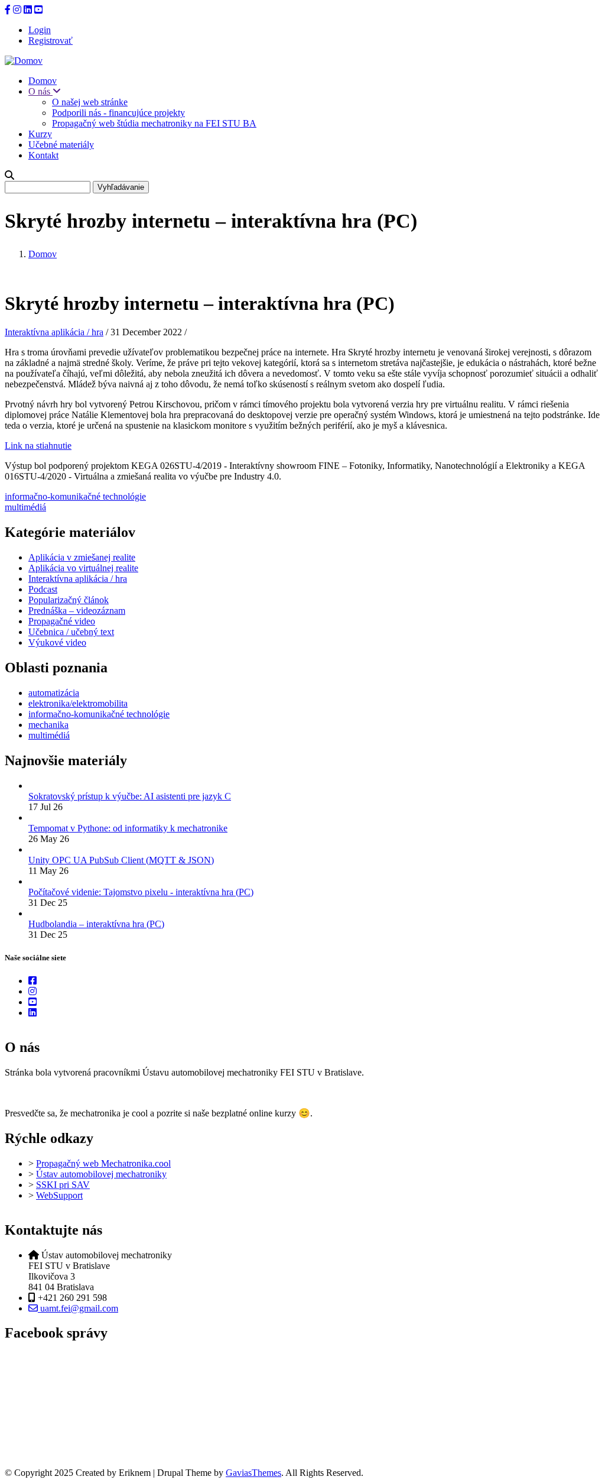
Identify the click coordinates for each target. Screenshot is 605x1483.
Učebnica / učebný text (71, 632)
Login (39, 30)
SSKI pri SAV (63, 1185)
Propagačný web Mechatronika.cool (103, 1163)
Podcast (42, 589)
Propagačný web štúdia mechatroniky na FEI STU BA (154, 123)
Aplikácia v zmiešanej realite (81, 557)
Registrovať (50, 40)
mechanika (48, 725)
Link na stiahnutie (38, 446)
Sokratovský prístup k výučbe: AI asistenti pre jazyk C (129, 796)
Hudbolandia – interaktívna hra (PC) (96, 924)
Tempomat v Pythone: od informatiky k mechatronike (127, 828)
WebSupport (59, 1195)
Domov (42, 81)
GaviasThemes (253, 1473)
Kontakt (43, 155)
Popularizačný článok (68, 600)
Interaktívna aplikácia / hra (54, 332)
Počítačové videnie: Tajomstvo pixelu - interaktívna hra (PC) (140, 892)
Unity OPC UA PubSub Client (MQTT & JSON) (121, 860)
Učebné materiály (61, 145)
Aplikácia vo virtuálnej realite (83, 568)
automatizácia (53, 693)
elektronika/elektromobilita (78, 703)
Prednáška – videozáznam (76, 610)
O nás (40, 91)
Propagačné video (61, 621)
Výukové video (57, 642)
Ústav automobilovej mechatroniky (101, 1174)
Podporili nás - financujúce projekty (118, 113)
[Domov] (24, 61)
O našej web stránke (90, 102)
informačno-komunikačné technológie (75, 496)
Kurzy (40, 134)
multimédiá (25, 507)
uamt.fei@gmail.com (78, 1308)
